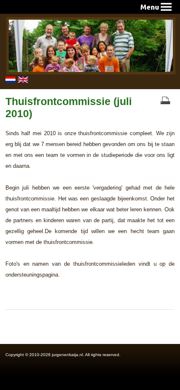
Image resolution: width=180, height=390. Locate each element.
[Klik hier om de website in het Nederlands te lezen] (11, 82)
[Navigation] (156, 7)
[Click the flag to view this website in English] (24, 82)
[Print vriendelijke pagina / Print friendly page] (165, 101)
